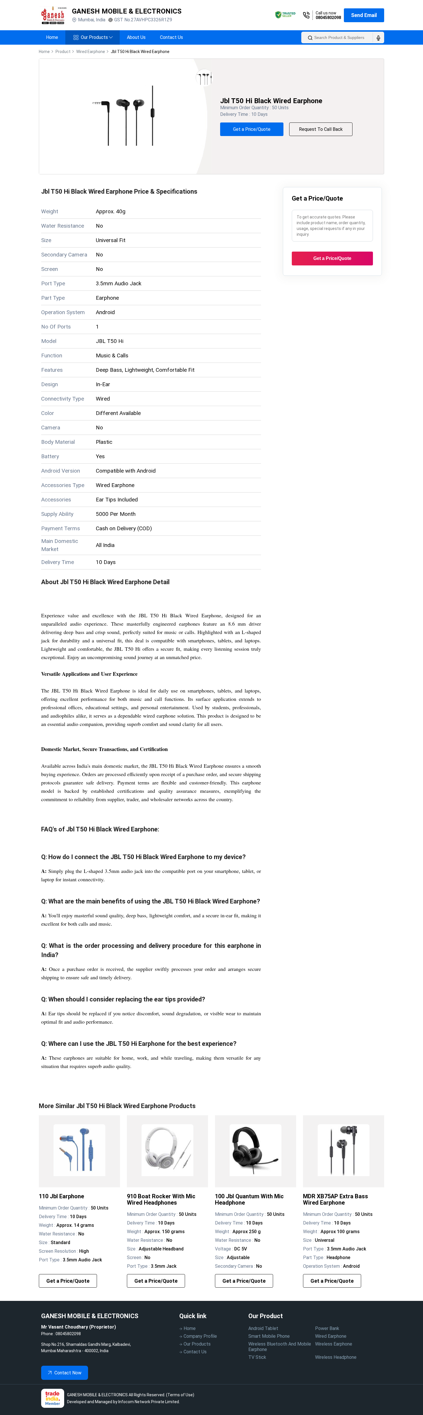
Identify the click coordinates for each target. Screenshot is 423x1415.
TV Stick (257, 1357)
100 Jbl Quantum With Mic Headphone (249, 1199)
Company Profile (200, 1336)
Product (63, 51)
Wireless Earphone (333, 1344)
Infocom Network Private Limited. (149, 1401)
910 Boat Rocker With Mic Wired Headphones (161, 1199)
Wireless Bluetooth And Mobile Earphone (279, 1346)
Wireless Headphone (336, 1357)
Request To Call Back (321, 129)
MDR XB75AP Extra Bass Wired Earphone (335, 1199)
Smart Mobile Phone (269, 1336)
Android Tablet (263, 1328)
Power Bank (327, 1328)
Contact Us (171, 37)
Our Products (97, 37)
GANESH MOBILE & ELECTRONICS (127, 11)
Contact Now (67, 1373)
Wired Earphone (330, 1336)
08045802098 (328, 17)
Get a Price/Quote (251, 129)
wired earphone (90, 51)
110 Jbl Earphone (61, 1196)
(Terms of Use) (180, 1395)
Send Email (364, 15)
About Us (136, 37)
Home (52, 37)
